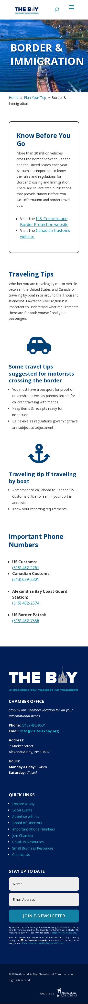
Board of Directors (27, 822)
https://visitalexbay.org (64, 932)
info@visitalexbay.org (39, 731)
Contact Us (21, 854)
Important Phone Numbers (33, 829)
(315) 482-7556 (25, 620)
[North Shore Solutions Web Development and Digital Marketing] (67, 993)
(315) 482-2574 (25, 603)
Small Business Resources (33, 848)
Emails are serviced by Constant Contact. (43, 943)
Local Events (22, 810)
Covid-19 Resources (28, 842)
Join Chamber (22, 835)
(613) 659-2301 (25, 579)
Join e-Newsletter (44, 916)
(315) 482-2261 (25, 567)
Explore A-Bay (23, 803)
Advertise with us (25, 816)
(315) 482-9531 (34, 725)
